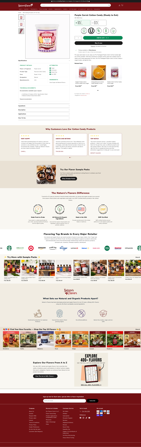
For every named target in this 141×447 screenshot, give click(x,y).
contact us (87, 93)
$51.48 (7, 280)
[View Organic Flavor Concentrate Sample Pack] (116, 268)
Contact (31, 413)
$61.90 (24, 280)
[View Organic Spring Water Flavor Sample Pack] (29, 268)
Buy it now (98, 43)
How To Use (22, 118)
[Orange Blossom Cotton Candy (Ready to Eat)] (98, 72)
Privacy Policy (32, 425)
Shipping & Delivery (68, 422)
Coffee (65, 9)
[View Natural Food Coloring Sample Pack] (64, 268)
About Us (89, 9)
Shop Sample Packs (68, 178)
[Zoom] (47, 36)
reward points (83, 95)
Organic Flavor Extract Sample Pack (46, 278)
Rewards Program (67, 418)
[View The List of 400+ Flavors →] (91, 370)
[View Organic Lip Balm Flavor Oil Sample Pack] (12, 268)
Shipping (93, 46)
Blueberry (40, 349)
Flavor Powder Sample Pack (80, 277)
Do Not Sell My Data (34, 429)
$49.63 (94, 280)
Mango (74, 349)
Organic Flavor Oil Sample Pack (133, 277)
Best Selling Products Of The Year (31, 12)
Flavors (26, 9)
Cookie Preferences (34, 427)
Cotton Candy (73, 9)
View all (137, 257)
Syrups (50, 9)
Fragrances (34, 9)
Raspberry (109, 349)
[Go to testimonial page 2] (71, 157)
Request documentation (26, 99)
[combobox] (75, 5)
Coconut (92, 349)
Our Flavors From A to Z (52, 411)
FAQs (47, 424)
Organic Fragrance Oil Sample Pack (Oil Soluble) (98, 278)
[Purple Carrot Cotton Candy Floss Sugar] (114, 72)
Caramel (126, 349)
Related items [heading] (79, 63)
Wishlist (65, 413)
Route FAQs (66, 427)
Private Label (32, 418)
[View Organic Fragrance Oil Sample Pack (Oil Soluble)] (99, 268)
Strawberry (6, 349)
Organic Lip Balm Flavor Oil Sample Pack (10, 278)
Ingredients (57, 9)
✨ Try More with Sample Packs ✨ (22, 257)
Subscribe (92, 400)
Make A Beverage (50, 422)
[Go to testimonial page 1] (69, 157)
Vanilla (22, 349)
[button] (122, 5)
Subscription (66, 416)
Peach (56, 349)
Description (21, 110)
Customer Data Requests (36, 431)
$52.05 (42, 280)
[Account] (119, 5)
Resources (97, 9)
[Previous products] (2, 267)
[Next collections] (138, 340)
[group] (72, 270)
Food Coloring (43, 9)
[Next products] (138, 267)
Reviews (65, 420)
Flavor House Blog (51, 413)
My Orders (65, 411)
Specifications (22, 60)
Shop (20, 9)
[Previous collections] (2, 340)
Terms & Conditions (34, 422)
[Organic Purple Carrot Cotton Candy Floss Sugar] (82, 72)
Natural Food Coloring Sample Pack (63, 278)
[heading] (25, 5)
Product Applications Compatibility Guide (51, 416)
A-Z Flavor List (82, 9)
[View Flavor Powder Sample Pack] (81, 268)
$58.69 (76, 279)
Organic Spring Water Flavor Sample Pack (28, 278)
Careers (31, 420)
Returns (65, 425)
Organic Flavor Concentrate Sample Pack (115, 278)
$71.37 (59, 280)
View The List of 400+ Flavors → (45, 376)
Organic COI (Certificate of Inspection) (70, 432)
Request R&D (32, 416)
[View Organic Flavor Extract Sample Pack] (47, 268)
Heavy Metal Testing (68, 437)
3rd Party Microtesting (69, 435)
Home (20, 12)
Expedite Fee (66, 429)
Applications (22, 114)
